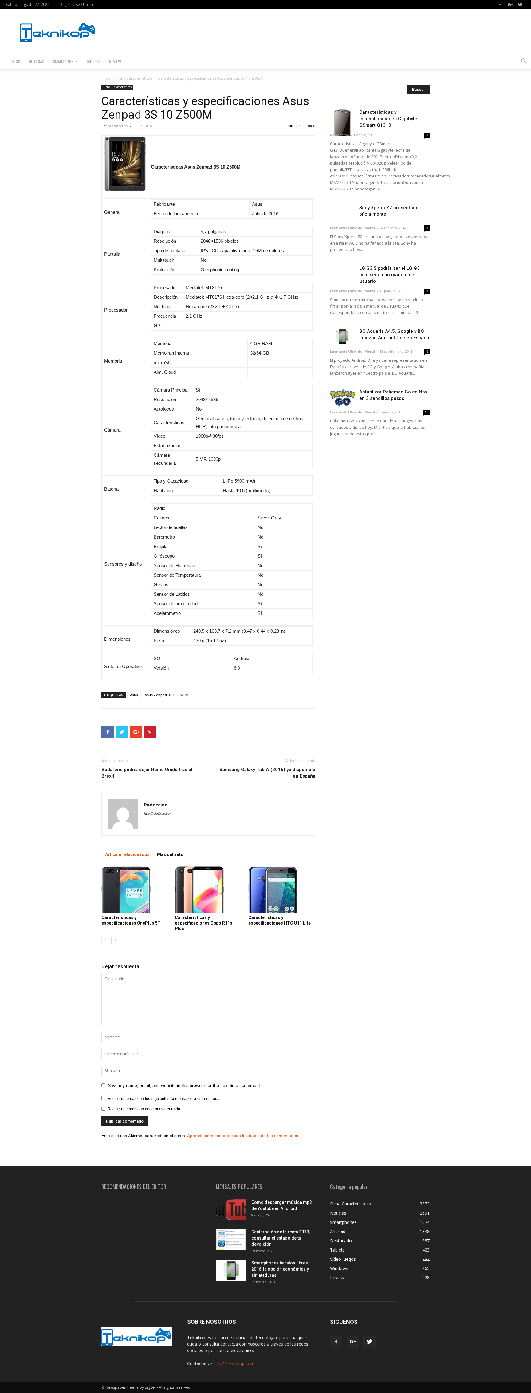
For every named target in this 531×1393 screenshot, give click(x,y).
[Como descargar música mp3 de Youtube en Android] (231, 1209)
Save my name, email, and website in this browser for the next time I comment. (184, 1085)
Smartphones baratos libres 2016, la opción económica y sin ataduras (280, 1269)
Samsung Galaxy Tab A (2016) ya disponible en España (267, 773)
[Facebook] (500, 4)
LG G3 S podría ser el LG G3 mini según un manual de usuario (389, 274)
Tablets (93, 61)
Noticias (36, 61)
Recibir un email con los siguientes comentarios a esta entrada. (164, 1098)
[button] (523, 62)
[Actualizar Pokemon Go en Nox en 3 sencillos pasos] (342, 397)
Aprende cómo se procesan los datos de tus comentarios (242, 1135)
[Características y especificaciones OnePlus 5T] (134, 889)
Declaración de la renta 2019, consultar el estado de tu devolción (280, 1238)
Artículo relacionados (127, 854)
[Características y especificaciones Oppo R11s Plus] (208, 889)
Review (115, 61)
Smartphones (65, 61)
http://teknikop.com (158, 813)
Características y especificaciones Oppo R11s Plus (203, 923)
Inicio (15, 61)
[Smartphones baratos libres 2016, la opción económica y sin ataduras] (231, 1270)
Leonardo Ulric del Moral (352, 227)
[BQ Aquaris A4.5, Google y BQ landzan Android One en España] (342, 336)
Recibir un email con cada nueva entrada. (144, 1109)
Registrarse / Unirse (77, 4)
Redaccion (118, 126)
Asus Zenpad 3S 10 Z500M (166, 694)
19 (426, 412)
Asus (134, 694)
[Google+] (510, 4)
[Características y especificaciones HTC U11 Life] (281, 889)
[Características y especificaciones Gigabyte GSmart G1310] (342, 122)
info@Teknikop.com (234, 1363)
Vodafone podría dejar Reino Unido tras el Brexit (146, 773)
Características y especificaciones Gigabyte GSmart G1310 (388, 118)
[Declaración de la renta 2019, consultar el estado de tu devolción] (231, 1239)
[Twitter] (520, 4)
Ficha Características (134, 78)
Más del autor (171, 854)
